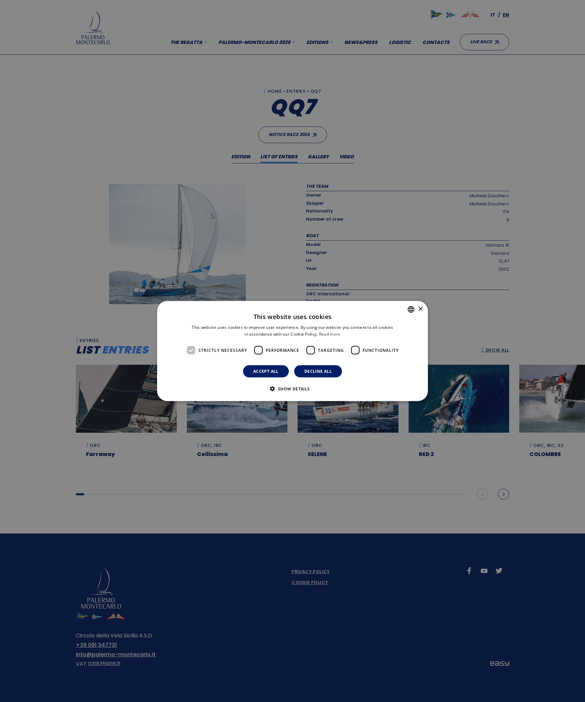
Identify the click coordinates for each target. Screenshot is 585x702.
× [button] (420, 309)
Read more (330, 334)
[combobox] (411, 309)
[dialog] (292, 351)
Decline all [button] (318, 371)
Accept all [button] (266, 371)
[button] (292, 389)
